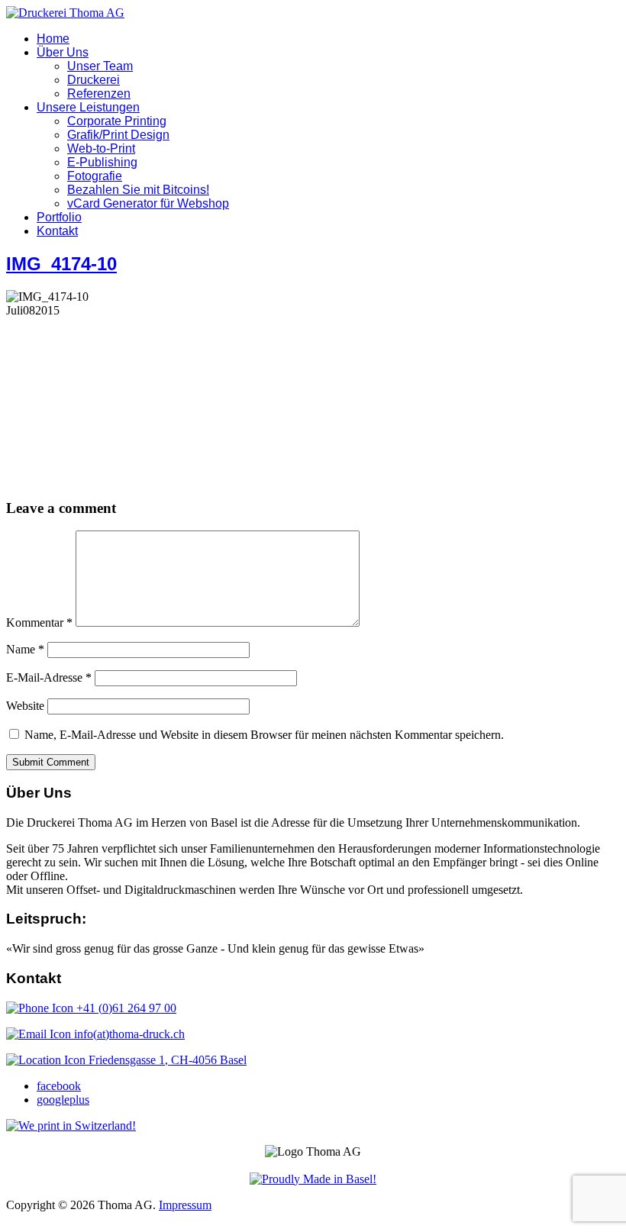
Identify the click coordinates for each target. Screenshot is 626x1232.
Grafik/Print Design (118, 134)
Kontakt (57, 230)
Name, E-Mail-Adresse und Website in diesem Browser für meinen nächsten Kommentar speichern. (264, 734)
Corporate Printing (116, 120)
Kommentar (39, 622)
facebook (59, 1085)
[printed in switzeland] (71, 1125)
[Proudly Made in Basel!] (313, 1178)
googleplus (63, 1099)
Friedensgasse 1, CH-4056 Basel (166, 1059)
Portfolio (59, 217)
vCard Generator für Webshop (148, 203)
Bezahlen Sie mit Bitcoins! (138, 189)
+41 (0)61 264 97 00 (124, 1007)
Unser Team (100, 66)
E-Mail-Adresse (49, 677)
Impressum (185, 1204)
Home (53, 38)
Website (25, 705)
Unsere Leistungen (88, 107)
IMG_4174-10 (61, 263)
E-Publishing (102, 162)
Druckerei (93, 79)
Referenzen (99, 93)
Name (25, 649)
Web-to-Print (101, 148)
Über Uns (63, 52)
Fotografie (94, 175)
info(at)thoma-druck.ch (128, 1033)
